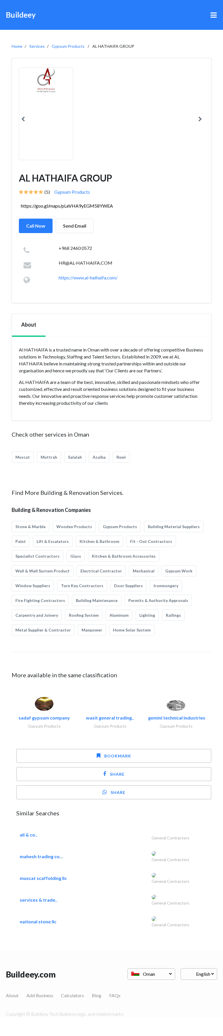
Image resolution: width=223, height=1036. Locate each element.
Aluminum (119, 615)
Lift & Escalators (53, 541)
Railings (173, 615)
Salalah (75, 457)
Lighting (147, 615)
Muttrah (49, 457)
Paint (20, 541)
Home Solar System (132, 629)
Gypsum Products (68, 46)
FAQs (115, 995)
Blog (96, 995)
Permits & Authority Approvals (158, 600)
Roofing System (84, 615)
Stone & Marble (30, 526)
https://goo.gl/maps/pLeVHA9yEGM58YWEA (67, 205)
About (12, 995)
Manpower (92, 629)
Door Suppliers (128, 585)
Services (37, 46)
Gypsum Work (179, 570)
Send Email (74, 225)
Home (17, 46)
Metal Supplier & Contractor (43, 629)
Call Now (35, 225)
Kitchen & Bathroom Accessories (124, 556)
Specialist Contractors (37, 556)
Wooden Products (74, 526)
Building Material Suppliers (174, 526)
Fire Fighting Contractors (40, 600)
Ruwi (121, 457)
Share (117, 774)
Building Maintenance (97, 600)
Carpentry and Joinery (36, 615)
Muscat (22, 457)
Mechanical (143, 570)
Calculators (72, 995)
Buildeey (21, 14)
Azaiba (99, 457)
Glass (75, 556)
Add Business (39, 995)
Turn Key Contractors (82, 585)
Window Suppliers (32, 585)
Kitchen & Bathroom (99, 541)
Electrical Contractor (101, 570)
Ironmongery (166, 585)
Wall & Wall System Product (42, 570)
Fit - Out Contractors (151, 541)
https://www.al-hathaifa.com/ (88, 277)
